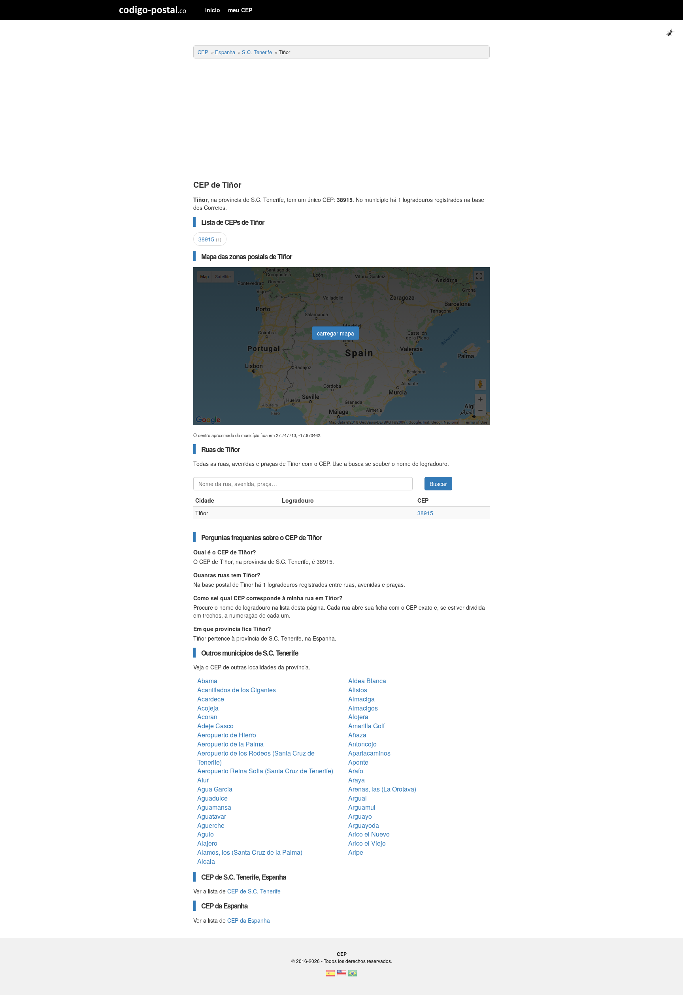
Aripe (355, 852)
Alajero (207, 843)
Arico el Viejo (367, 843)
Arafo (355, 770)
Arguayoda (363, 825)
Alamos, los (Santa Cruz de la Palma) (249, 852)
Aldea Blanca (367, 680)
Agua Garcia (214, 788)
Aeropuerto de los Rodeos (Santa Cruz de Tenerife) (256, 757)
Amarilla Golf (366, 725)
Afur (203, 779)
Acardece (210, 698)
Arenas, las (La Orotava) (382, 788)
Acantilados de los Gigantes (236, 689)
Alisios (357, 689)
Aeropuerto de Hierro (226, 734)
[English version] (341, 975)
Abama (207, 680)
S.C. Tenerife (257, 52)
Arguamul (361, 807)
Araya (356, 779)
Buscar (438, 484)
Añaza (357, 734)
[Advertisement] (341, 119)
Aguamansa (214, 807)
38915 (209, 239)
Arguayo (360, 816)
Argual (357, 798)
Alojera (358, 716)
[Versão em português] (352, 975)
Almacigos (363, 707)
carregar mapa (335, 333)
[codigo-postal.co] (152, 10)
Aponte (358, 762)
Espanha (225, 52)
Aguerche (211, 825)
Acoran (207, 716)
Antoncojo (362, 743)
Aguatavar (211, 816)
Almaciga (361, 698)
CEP (203, 52)
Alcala (206, 861)
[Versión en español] (330, 975)
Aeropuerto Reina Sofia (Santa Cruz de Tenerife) (265, 770)
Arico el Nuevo (369, 834)
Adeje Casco (215, 725)
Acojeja (208, 707)
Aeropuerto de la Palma (230, 743)
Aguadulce (212, 798)
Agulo (205, 834)
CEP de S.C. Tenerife (254, 891)
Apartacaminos (369, 753)
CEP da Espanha (248, 920)
